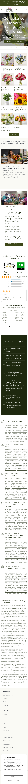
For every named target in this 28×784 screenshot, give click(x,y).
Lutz (6, 432)
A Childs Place (16, 517)
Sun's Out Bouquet (19, 129)
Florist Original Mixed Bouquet (20, 110)
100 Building (8, 509)
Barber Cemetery (16, 483)
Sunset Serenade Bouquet (6, 90)
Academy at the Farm (11, 525)
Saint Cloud (19, 436)
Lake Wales (18, 430)
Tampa (20, 438)
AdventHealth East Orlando (19, 451)
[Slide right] (17, 185)
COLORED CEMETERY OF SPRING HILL (16, 497)
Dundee (15, 427)
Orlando (15, 433)
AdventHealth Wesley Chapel (18, 462)
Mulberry (14, 432)
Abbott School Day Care (16, 520)
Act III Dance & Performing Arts (16, 529)
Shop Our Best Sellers (12, 244)
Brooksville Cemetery (21, 494)
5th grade (18, 514)
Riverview (7, 436)
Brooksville (8, 425)
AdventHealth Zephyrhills (12, 463)
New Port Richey (22, 432)
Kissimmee (24, 428)
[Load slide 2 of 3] (14, 48)
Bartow (17, 424)
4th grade (8, 512)
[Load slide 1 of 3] (12, 48)
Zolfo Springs (22, 441)
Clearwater (15, 425)
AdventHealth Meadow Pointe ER (16, 452)
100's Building (16, 509)
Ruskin (13, 436)
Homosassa (8, 428)
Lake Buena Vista (9, 430)
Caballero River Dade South (13, 498)
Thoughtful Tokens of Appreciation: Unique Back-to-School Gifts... (13, 167)
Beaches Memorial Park (12, 486)
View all (14, 134)
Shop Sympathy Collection (14, 41)
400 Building (14, 511)
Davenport (8, 427)
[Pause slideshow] (26, 48)
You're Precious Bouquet (18, 90)
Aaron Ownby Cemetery (12, 478)
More (14, 412)
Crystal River (23, 425)
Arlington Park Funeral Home (13, 481)
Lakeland (24, 430)
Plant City (14, 435)
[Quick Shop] (16, 9)
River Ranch (23, 435)
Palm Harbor (23, 433)
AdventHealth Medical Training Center (16, 457)
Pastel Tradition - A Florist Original (6, 70)
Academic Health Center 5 (19, 523)
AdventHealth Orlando (11, 459)
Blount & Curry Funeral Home (19, 492)
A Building (12, 515)
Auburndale (8, 424)
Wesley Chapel (23, 439)
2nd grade (24, 509)
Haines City (23, 427)
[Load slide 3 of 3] (16, 48)
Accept (13, 773)
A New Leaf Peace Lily (7, 109)
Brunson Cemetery (10, 495)
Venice (16, 439)
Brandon (24, 424)
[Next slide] (18, 48)
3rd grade (7, 511)
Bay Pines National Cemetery (19, 484)
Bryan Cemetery (22, 495)
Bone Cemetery (9, 494)
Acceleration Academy (21, 528)
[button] (19, 9)
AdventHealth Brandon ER (12, 449)
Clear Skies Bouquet (20, 69)
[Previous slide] (9, 48)
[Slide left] (10, 185)
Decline (13, 776)
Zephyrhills (16, 441)
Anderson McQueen (21, 480)
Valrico (11, 439)
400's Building (23, 511)
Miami (9, 432)
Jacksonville (16, 428)
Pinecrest (7, 435)
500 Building (15, 512)
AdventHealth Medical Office (18, 455)
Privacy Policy (17, 769)
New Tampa (8, 433)
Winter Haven (8, 441)
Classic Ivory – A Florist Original (5, 129)
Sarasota (14, 438)
